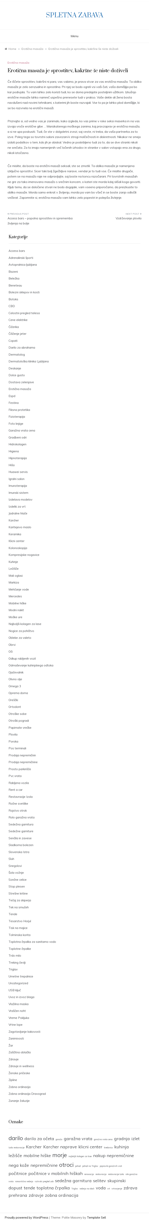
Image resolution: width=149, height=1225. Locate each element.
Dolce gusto (17, 375)
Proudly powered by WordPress (27, 1217)
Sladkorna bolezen (21, 845)
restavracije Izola (116, 1174)
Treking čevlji (17, 962)
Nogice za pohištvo (21, 631)
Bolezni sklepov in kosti (24, 292)
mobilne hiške (37, 1155)
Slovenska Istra (19, 852)
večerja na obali (87, 1188)
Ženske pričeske (19, 1073)
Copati (13, 341)
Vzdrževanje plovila (128, 218)
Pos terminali (17, 748)
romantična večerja (24, 1181)
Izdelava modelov (20, 499)
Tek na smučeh (19, 907)
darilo (16, 1138)
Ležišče (14, 568)
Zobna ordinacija (19, 1087)
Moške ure (15, 617)
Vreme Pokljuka (19, 1018)
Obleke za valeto (20, 638)
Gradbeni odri (18, 437)
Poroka (13, 741)
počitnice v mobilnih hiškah (55, 1173)
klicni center (90, 1146)
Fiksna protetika (19, 410)
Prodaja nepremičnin (22, 755)
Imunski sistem (18, 493)
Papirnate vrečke (20, 727)
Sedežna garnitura (21, 824)
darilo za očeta (39, 1138)
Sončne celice (18, 879)
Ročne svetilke (18, 803)
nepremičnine (44, 1165)
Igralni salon (16, 479)
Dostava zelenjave (21, 382)
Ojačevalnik (16, 672)
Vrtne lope (16, 1024)
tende (29, 1187)
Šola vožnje (16, 872)
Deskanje (15, 368)
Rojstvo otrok (18, 810)
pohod (78, 1166)
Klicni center (16, 541)
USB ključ (15, 990)
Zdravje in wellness (21, 1066)
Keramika (15, 534)
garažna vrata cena (103, 1139)
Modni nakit (16, 610)
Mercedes (15, 596)
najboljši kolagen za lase (80, 1156)
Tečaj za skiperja (20, 900)
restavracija (101, 1174)
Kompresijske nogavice (24, 555)
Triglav (13, 969)
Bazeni (13, 271)
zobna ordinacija (61, 1195)
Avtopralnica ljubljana (23, 264)
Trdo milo (15, 955)
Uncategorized (18, 983)
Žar (11, 1045)
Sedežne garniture (21, 831)
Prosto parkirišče (20, 769)
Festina (14, 403)
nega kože (19, 1165)
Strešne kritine (18, 893)
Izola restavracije (16, 1147)
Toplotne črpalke (20, 949)
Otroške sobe (18, 714)
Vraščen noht (17, 1011)
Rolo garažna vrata (22, 817)
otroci (66, 1164)
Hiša (12, 465)
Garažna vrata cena (22, 430)
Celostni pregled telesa (24, 313)
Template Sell (96, 1217)
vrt (108, 1188)
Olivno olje (15, 679)
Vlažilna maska (19, 1004)
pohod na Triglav (90, 1166)
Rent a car (16, 790)
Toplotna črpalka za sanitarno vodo (32, 942)
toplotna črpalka (53, 1187)
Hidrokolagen (17, 444)
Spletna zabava (74, 15)
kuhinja (121, 1146)
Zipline (13, 1080)
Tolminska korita (19, 935)
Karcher (14, 520)
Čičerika (14, 327)
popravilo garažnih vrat (111, 1166)
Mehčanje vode (19, 589)
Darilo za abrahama (22, 347)
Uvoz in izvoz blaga (21, 997)
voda (101, 1187)
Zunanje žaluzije (19, 1101)
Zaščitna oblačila (20, 1052)
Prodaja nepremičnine (23, 762)
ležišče (15, 1155)
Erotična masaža (18, 62)
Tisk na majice (18, 928)
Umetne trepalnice (21, 976)
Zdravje (14, 1059)
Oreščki (13, 700)
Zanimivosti (16, 1038)
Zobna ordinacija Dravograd (27, 1094)
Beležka (14, 278)
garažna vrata (78, 1138)
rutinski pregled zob (44, 1181)
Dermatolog (17, 354)
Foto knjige (16, 423)
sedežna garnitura (73, 1180)
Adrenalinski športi (21, 258)
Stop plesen (17, 886)
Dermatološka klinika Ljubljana (29, 361)
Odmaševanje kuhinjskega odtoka (31, 665)
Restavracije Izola (21, 797)
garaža (59, 1139)
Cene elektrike (18, 320)
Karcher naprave (60, 1146)
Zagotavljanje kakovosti (24, 1031)
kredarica (108, 1147)
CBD (12, 306)
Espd (12, 396)
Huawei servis (18, 472)
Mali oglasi (16, 575)
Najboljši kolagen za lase (25, 624)
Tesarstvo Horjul (20, 921)
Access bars (17, 251)
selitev (99, 1180)
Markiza (14, 582)
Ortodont (15, 707)
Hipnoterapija (18, 458)
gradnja (122, 1138)
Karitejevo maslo (20, 527)
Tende (13, 914)
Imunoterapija (18, 486)
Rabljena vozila (19, 783)
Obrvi (12, 645)
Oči (11, 651)
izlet (135, 1138)
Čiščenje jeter (17, 334)
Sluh (11, 859)
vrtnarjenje (117, 1188)
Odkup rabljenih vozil (22, 658)
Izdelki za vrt (17, 506)
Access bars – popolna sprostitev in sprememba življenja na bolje (40, 220)
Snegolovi (15, 866)
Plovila (13, 734)
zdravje (36, 1195)
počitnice (18, 1173)
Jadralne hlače (18, 513)
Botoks (13, 299)
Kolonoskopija (18, 548)
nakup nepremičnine (113, 1155)
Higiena (14, 451)
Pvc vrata (15, 776)
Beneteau (15, 285)
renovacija (89, 1174)
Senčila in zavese (20, 838)
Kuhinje (13, 562)
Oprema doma (18, 693)
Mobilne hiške (17, 603)
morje (59, 1154)
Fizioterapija (17, 416)
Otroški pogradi (19, 720)
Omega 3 (15, 686)
